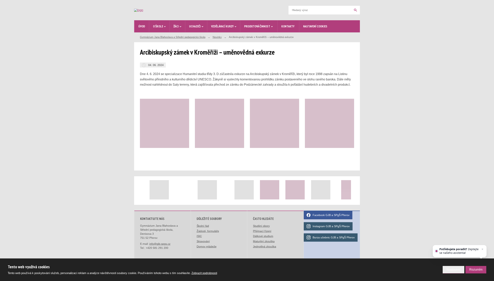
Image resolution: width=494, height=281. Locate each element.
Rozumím (475, 269)
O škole (158, 26)
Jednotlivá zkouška (264, 246)
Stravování (203, 241)
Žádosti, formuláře (208, 231)
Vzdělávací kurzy (222, 26)
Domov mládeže (207, 246)
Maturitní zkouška (264, 241)
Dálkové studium (263, 236)
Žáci (176, 26)
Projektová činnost (257, 26)
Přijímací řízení (262, 231)
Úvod (141, 26)
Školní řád (203, 225)
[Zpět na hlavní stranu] (163, 10)
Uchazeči (195, 26)
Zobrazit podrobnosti (204, 273)
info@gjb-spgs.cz (159, 243)
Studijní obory (261, 225)
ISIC (199, 236)
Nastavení (453, 269)
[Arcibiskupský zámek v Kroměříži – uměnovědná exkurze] (164, 123)
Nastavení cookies (315, 26)
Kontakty (287, 26)
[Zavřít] (482, 249)
